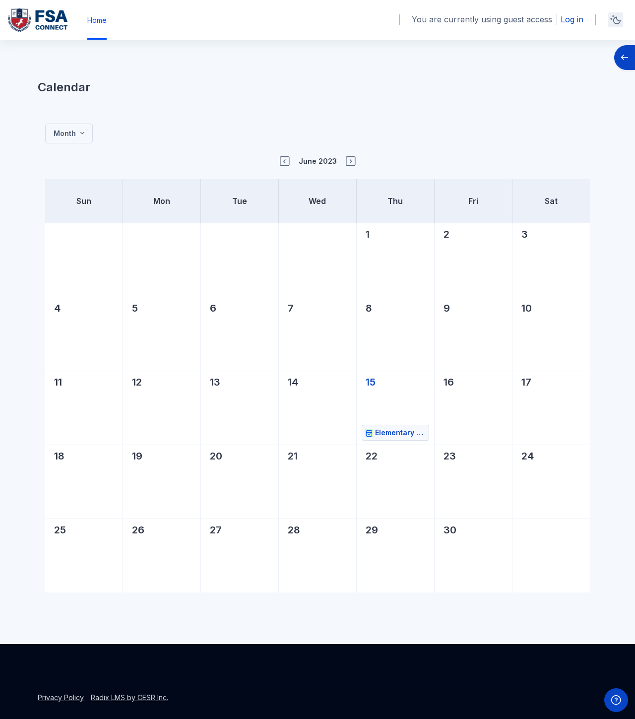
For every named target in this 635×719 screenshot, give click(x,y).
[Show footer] (616, 700)
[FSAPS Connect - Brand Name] (37, 20)
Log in (572, 19)
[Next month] (351, 161)
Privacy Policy (61, 697)
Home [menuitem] (97, 20)
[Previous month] (285, 161)
